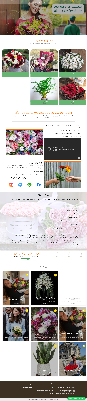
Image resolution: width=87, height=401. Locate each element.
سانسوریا (44, 370)
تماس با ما (39, 2)
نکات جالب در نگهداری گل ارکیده (72, 298)
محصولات (52, 2)
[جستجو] (60, 2)
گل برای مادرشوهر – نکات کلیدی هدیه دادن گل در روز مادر (73, 334)
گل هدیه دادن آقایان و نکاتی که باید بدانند (73, 370)
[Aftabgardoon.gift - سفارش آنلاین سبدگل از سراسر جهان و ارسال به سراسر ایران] (69, 2)
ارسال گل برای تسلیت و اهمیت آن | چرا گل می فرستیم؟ (44, 298)
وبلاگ (47, 2)
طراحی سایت (38, 399)
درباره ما (43, 2)
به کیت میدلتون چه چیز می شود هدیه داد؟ (16, 334)
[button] (76, 398)
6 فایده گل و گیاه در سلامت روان (16, 299)
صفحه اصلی (57, 2)
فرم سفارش (35, 2)
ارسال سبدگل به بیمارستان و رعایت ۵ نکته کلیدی (44, 334)
